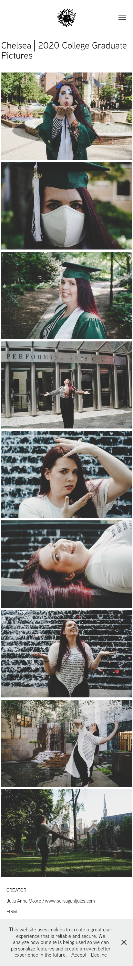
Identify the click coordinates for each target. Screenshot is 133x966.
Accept (79, 954)
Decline (99, 954)
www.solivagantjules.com (70, 901)
